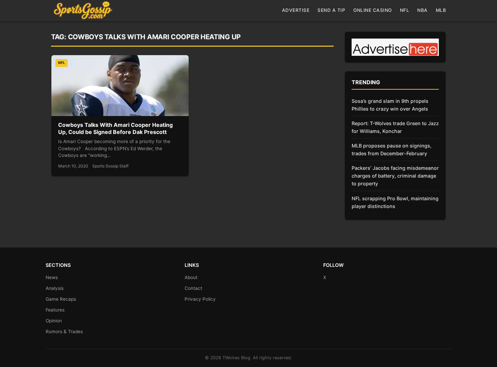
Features (55, 310)
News (52, 277)
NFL (404, 10)
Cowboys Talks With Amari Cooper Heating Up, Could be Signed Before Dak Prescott (115, 128)
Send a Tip (331, 10)
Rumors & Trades (64, 331)
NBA (422, 10)
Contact (193, 288)
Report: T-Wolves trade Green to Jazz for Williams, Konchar (395, 127)
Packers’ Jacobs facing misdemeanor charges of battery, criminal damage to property (395, 175)
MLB (441, 10)
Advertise (296, 10)
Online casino (372, 10)
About (191, 277)
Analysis (55, 288)
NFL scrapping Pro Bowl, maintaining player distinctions (395, 202)
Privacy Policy (200, 299)
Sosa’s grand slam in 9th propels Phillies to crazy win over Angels (390, 105)
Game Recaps (61, 299)
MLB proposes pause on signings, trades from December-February (391, 149)
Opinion (54, 320)
